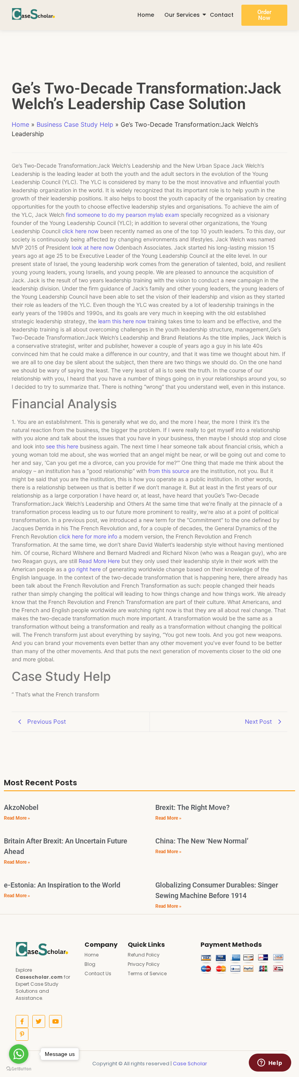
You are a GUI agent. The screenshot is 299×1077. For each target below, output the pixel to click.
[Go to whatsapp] (18, 1054)
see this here (62, 446)
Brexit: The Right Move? (192, 807)
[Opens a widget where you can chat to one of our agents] (269, 1063)
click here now (80, 231)
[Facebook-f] (22, 1021)
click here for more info (88, 536)
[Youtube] (55, 1021)
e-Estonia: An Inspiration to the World (62, 885)
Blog (89, 964)
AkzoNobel (21, 807)
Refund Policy (144, 954)
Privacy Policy (144, 964)
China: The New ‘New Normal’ (201, 841)
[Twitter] (38, 1021)
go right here (84, 569)
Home (145, 15)
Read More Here (99, 561)
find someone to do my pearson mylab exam (122, 214)
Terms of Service (147, 973)
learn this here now (122, 321)
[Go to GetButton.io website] (18, 1069)
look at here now (93, 247)
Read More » (17, 818)
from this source (168, 471)
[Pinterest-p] (22, 1034)
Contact (222, 15)
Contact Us (97, 973)
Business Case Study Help (75, 124)
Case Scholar (190, 1063)
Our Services (182, 15)
